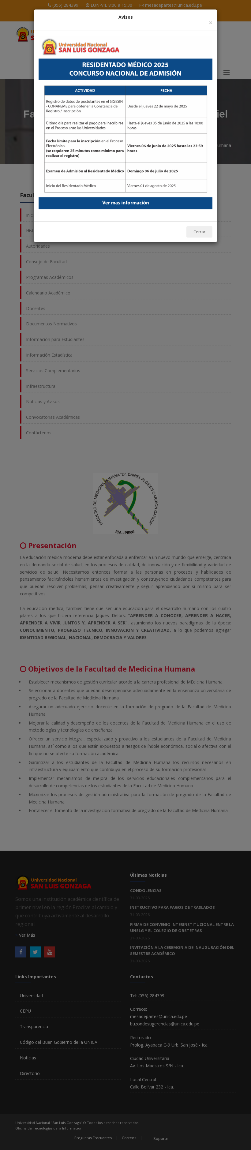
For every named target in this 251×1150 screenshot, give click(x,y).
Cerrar (199, 231)
